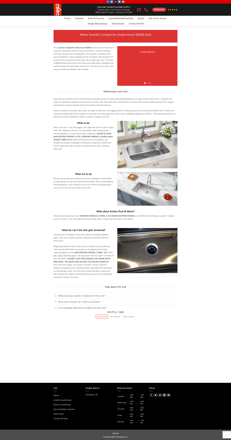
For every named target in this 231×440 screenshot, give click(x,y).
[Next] (173, 66)
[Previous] (121, 66)
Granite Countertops (62, 400)
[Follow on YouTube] (123, 2)
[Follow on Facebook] (108, 2)
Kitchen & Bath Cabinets (64, 409)
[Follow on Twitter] (111, 2)
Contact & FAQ (136, 24)
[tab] (102, 317)
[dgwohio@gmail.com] (139, 9)
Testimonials (118, 24)
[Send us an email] (115, 2)
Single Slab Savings (97, 24)
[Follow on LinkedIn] (119, 2)
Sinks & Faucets (96, 18)
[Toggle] (56, 296)
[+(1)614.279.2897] (146, 9)
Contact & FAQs (61, 418)
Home (67, 18)
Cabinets (79, 18)
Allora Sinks (59, 414)
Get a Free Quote (157, 18)
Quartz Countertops (62, 404)
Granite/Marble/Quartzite (121, 18)
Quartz (141, 18)
